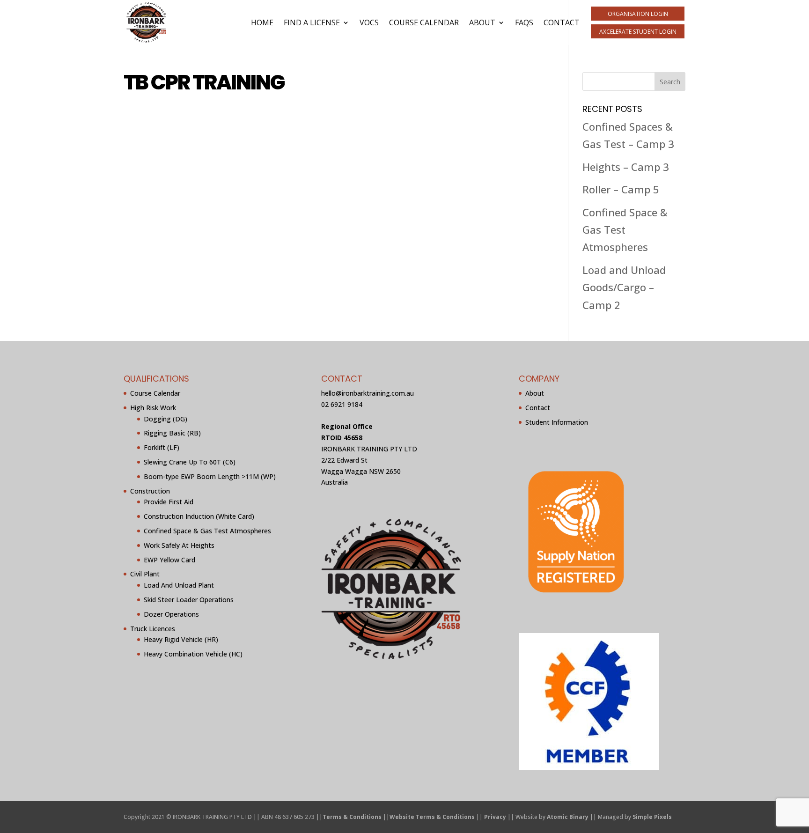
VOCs (369, 22)
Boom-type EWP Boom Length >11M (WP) (210, 476)
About (482, 22)
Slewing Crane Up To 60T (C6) (189, 461)
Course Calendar (424, 22)
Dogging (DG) (165, 418)
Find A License (312, 22)
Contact (562, 22)
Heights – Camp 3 (625, 167)
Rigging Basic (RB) (172, 432)
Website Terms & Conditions (432, 817)
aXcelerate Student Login (638, 32)
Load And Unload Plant (179, 585)
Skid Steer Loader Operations (189, 599)
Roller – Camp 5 (620, 189)
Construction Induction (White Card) (199, 516)
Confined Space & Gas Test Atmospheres (625, 229)
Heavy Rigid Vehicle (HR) (181, 639)
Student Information (556, 422)
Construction (150, 491)
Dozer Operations (171, 614)
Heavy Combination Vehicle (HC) (193, 653)
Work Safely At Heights (179, 545)
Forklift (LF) (161, 447)
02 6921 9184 (341, 404)
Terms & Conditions (352, 817)
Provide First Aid (168, 501)
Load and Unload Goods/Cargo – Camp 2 (624, 287)
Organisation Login (638, 14)
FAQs (524, 22)
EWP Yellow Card (169, 559)
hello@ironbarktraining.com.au (367, 393)
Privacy (495, 817)
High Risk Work (153, 407)
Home (262, 22)
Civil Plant (145, 573)
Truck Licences (152, 628)
